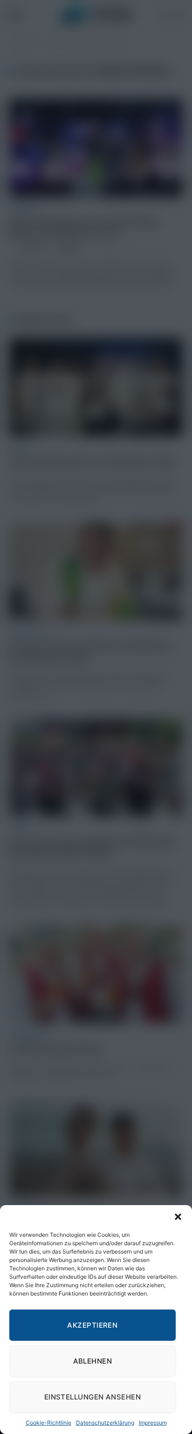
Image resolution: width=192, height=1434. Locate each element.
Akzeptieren (92, 1325)
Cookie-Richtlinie (48, 1422)
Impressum (153, 1422)
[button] (178, 1216)
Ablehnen (92, 1361)
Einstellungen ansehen (92, 1397)
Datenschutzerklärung (105, 1422)
